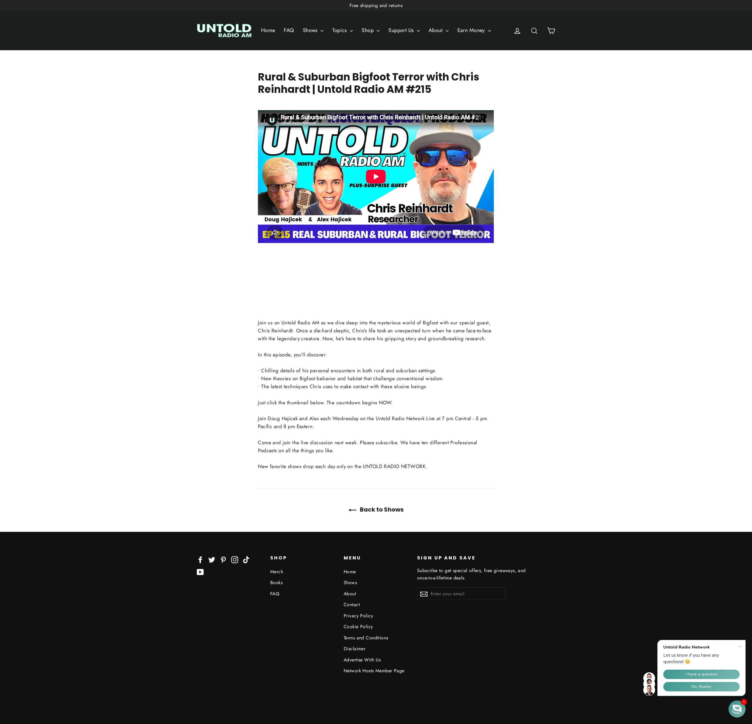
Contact (352, 604)
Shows (311, 30)
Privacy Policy (358, 615)
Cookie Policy (358, 626)
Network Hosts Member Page (374, 670)
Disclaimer (354, 648)
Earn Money (472, 30)
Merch (276, 571)
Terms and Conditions (366, 637)
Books (276, 582)
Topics (340, 30)
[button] (737, 709)
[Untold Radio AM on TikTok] (246, 559)
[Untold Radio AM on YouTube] (200, 572)
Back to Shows (381, 509)
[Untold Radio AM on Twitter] (211, 559)
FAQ (289, 30)
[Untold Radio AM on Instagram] (234, 559)
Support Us (401, 30)
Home (268, 30)
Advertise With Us (362, 659)
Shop (368, 30)
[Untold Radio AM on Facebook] (200, 559)
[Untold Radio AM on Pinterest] (223, 559)
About (436, 30)
